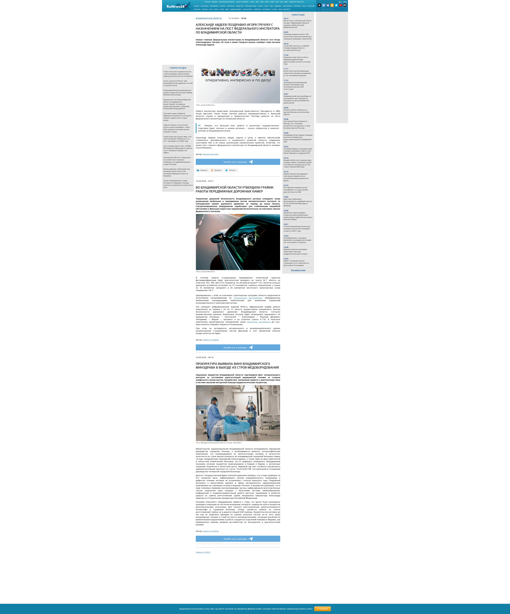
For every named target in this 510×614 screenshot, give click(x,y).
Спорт (266, 6)
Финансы (231, 6)
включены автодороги (259, 322)
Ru (340, 2)
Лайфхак (257, 9)
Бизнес (223, 6)
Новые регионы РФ (296, 2)
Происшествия (250, 6)
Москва (214, 2)
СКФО (272, 2)
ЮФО (267, 2)
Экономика (214, 6)
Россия (207, 2)
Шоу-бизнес (247, 9)
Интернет (297, 6)
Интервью (266, 9)
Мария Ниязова (210, 154)
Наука (260, 6)
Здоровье (277, 6)
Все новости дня (298, 270)
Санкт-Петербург (242, 2)
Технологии (287, 6)
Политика (204, 6)
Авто (304, 6)
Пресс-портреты (284, 9)
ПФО (262, 2)
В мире (196, 6)
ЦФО (257, 2)
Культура (311, 6)
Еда (271, 6)
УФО (277, 2)
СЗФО (252, 2)
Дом (227, 9)
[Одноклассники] (217, 169)
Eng (345, 2)
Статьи (274, 9)
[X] (231, 169)
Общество (239, 6)
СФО (281, 2)
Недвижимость (236, 9)
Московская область (227, 2)
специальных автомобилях (248, 298)
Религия (197, 9)
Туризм (204, 9)
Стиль (222, 9)
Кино (216, 9)
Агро (210, 9)
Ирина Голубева (211, 340)
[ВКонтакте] (202, 169)
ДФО (286, 2)
